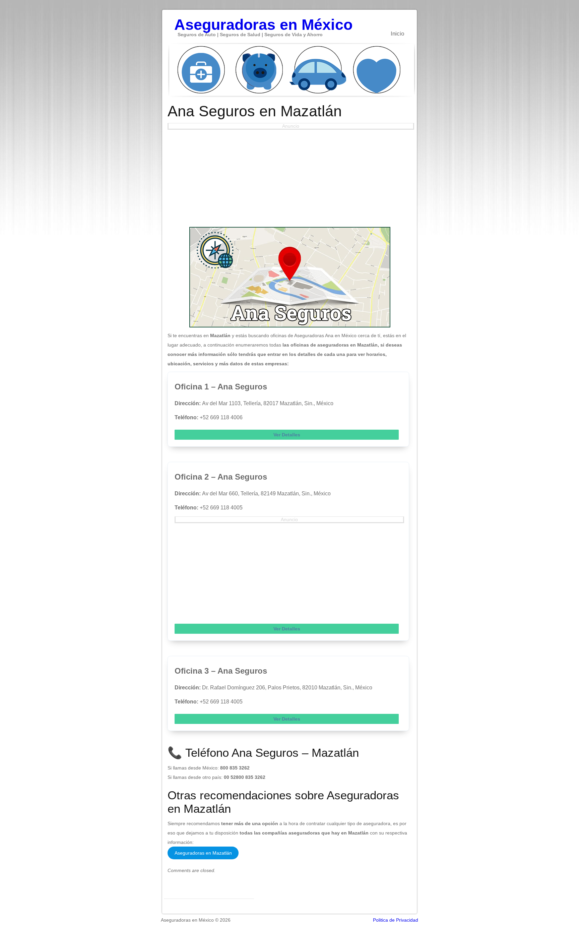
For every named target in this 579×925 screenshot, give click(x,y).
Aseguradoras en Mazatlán (203, 853)
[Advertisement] (290, 177)
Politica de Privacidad (395, 920)
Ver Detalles (286, 434)
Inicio (397, 33)
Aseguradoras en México (263, 21)
